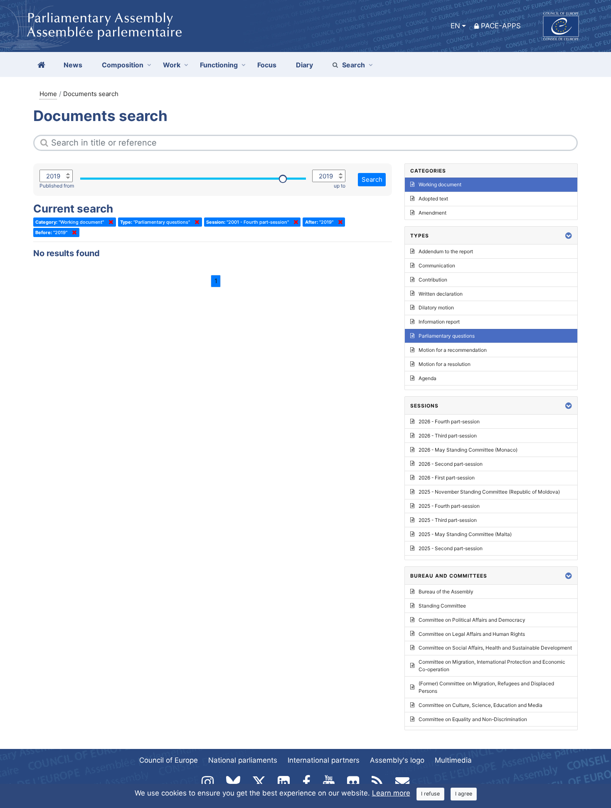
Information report (439, 322)
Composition (122, 65)
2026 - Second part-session (451, 464)
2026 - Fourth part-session (449, 421)
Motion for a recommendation (453, 350)
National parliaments (242, 760)
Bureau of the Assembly (446, 591)
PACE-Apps (501, 26)
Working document (440, 184)
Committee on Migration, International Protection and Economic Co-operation (492, 665)
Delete (109, 222)
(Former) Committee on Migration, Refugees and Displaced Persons (486, 687)
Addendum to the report (446, 251)
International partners (324, 760)
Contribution (433, 280)
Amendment (432, 213)
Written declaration (441, 294)
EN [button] (455, 26)
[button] (568, 235)
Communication (437, 265)
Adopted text (433, 198)
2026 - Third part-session (448, 435)
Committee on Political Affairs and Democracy (472, 620)
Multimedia (453, 760)
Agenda (427, 378)
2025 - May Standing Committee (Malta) (465, 534)
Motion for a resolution (445, 364)
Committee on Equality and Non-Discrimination (473, 719)
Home (48, 94)
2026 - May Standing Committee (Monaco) (468, 450)
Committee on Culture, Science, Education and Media (480, 705)
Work (171, 65)
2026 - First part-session (447, 477)
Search (353, 65)
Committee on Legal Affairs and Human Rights (472, 634)
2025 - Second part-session (451, 548)
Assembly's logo (397, 760)
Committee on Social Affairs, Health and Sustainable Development (495, 648)
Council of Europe (168, 760)
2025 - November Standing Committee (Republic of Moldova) (489, 492)
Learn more (391, 793)
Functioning (219, 65)
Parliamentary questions (447, 336)
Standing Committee (442, 606)
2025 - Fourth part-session (449, 506)
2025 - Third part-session (448, 520)
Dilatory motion (436, 307)
